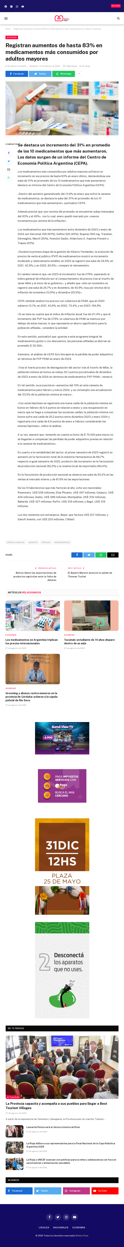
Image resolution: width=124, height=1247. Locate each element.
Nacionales (60, 1227)
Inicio (7, 29)
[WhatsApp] (8, 177)
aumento (33, 542)
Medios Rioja (82, 1235)
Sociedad (12, 37)
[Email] (8, 169)
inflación (46, 542)
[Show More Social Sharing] (79, 74)
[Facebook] (5, 6)
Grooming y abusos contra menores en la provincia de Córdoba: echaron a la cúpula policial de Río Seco (31, 697)
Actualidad (13, 1097)
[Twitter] (8, 161)
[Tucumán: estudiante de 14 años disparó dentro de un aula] (91, 615)
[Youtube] (22, 6)
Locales (44, 1227)
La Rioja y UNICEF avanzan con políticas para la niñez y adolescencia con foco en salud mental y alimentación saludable (71, 1161)
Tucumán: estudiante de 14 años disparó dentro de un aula (89, 641)
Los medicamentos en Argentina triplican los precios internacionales (31, 641)
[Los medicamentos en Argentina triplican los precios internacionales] (32, 615)
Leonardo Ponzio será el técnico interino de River (53, 1127)
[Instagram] (17, 6)
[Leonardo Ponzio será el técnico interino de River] (14, 1131)
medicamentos (62, 542)
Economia (11, 635)
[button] (6, 18)
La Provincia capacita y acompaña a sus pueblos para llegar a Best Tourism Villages (56, 1106)
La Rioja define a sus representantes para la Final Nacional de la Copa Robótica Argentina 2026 (70, 1145)
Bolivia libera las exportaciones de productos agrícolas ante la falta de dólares (34, 576)
